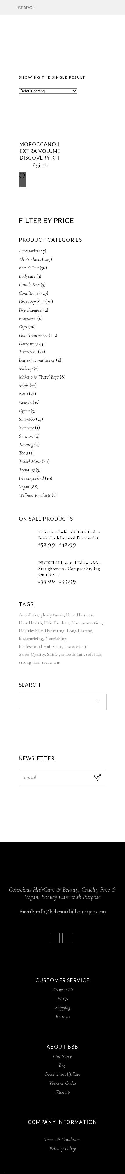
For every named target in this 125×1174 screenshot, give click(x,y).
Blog (63, 1065)
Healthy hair (30, 631)
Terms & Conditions (62, 1139)
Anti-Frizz (28, 615)
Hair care (85, 615)
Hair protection (87, 623)
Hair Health (30, 623)
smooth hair (72, 654)
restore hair (75, 646)
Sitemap (62, 1092)
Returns (63, 1016)
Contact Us (62, 989)
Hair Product (56, 623)
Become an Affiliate (62, 1074)
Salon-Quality (32, 654)
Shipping (62, 1007)
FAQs (62, 998)
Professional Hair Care (40, 646)
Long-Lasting (79, 631)
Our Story (62, 1056)
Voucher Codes (62, 1083)
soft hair (93, 654)
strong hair (29, 662)
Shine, (53, 654)
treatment (51, 662)
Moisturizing (31, 638)
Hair (70, 615)
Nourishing (56, 638)
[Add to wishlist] (22, 179)
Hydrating (55, 631)
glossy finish (52, 615)
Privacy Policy (62, 1148)
